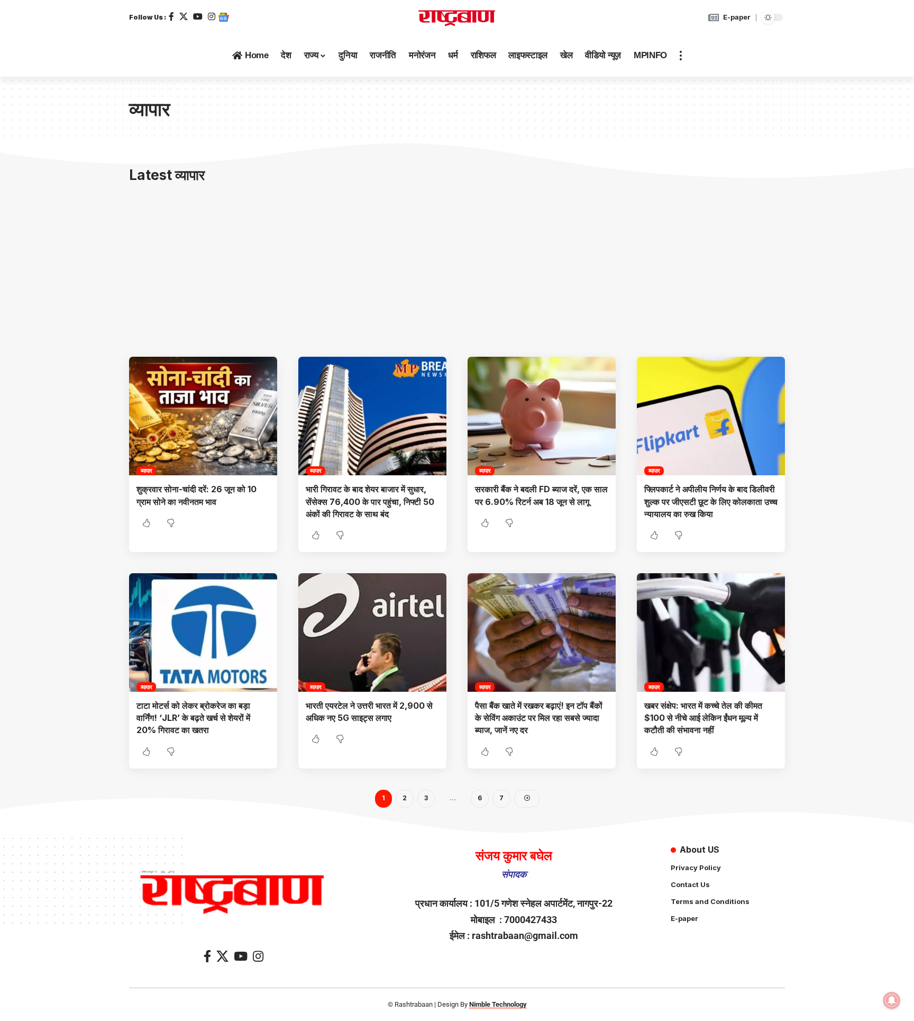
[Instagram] (211, 17)
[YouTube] (197, 17)
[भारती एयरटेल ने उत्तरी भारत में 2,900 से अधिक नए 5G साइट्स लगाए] (372, 632)
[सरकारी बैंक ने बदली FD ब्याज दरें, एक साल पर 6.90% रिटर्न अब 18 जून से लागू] (542, 416)
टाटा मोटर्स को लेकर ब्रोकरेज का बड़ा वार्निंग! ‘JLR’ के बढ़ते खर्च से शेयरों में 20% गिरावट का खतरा (193, 717)
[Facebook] (171, 17)
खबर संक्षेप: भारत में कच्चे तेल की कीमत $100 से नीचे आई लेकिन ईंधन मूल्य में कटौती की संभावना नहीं (703, 717)
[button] (680, 55)
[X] (183, 17)
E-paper (737, 17)
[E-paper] (713, 17)
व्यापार (146, 470)
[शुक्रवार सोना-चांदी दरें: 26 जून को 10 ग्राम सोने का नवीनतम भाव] (203, 416)
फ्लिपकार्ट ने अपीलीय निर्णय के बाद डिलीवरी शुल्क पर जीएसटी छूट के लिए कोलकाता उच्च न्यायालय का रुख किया (711, 501)
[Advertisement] (457, 272)
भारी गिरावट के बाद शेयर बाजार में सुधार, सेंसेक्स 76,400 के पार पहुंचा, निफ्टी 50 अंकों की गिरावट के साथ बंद (370, 501)
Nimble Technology (498, 1004)
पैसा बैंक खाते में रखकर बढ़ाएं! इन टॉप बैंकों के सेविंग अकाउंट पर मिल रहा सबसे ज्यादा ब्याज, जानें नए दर (538, 717)
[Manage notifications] (891, 1000)
